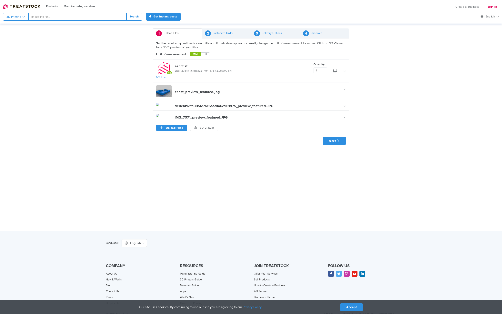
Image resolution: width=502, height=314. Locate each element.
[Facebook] (331, 274)
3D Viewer (206, 128)
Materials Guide (189, 285)
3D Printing (14, 16)
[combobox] (77, 16)
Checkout (313, 33)
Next (333, 141)
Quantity (319, 64)
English (491, 16)
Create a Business (467, 6)
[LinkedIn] (362, 274)
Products (52, 6)
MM (195, 54)
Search (134, 16)
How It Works (114, 279)
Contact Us (112, 291)
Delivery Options (269, 33)
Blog (108, 285)
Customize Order (220, 33)
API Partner (260, 291)
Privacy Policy (252, 307)
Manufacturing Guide (192, 273)
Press (109, 297)
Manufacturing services (79, 6)
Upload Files (168, 33)
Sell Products (262, 279)
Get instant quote (165, 16)
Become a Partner (265, 297)
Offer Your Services (266, 273)
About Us (111, 273)
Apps (183, 291)
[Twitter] (339, 274)
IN (205, 54)
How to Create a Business (270, 285)
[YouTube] (354, 274)
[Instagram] (347, 274)
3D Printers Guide (191, 279)
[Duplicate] (335, 67)
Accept (351, 307)
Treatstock (21, 6)
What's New (187, 297)
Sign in (492, 6)
